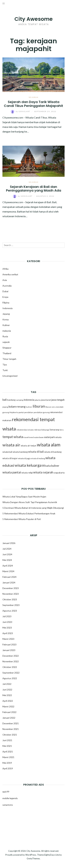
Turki (5, 370)
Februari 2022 (9, 712)
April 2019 (7, 768)
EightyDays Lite (51, 855)
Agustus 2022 (9, 678)
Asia (4, 280)
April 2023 (7, 633)
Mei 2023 (7, 627)
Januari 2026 (8, 543)
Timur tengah (9, 359)
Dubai (5, 291)
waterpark (49, 437)
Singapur (6, 347)
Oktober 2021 (9, 734)
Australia (7, 285)
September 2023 (11, 605)
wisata (58, 437)
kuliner (29, 407)
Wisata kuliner (50, 465)
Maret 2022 (8, 706)
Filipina (5, 302)
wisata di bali (36, 451)
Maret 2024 (8, 571)
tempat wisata (12, 437)
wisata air (11, 444)
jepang (5, 407)
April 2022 (7, 700)
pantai (21, 412)
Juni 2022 (7, 689)
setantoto (7, 804)
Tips (4, 364)
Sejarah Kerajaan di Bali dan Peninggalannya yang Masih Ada (33, 188)
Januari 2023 (8, 650)
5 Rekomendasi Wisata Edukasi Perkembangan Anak (28, 513)
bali (4, 399)
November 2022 (10, 661)
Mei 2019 (7, 762)
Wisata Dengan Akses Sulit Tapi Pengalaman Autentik (29, 502)
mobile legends (10, 798)
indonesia (29, 399)
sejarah (33, 97)
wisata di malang (38, 458)
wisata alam (48, 444)
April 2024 (7, 565)
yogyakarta (59, 472)
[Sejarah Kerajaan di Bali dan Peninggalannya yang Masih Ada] (33, 160)
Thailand (6, 353)
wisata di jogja (24, 458)
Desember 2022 (10, 655)
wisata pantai (11, 472)
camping (19, 400)
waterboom (39, 437)
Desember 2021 (10, 723)
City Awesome (33, 19)
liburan (39, 406)
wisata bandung (20, 452)
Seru (62, 430)
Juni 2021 (7, 740)
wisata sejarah (43, 472)
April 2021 (7, 751)
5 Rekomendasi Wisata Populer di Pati (21, 519)
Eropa (5, 297)
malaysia (6, 330)
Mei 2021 (7, 746)
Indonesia (7, 308)
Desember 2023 (10, 588)
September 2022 (11, 672)
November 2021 (10, 729)
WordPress (30, 855)
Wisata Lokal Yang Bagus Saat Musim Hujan (24, 496)
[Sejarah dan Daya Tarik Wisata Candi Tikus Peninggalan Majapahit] (33, 74)
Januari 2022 (8, 717)
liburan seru (50, 407)
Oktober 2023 (9, 599)
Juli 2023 (6, 616)
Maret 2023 (8, 638)
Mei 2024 (7, 560)
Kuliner (6, 325)
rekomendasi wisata (25, 430)
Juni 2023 (7, 622)
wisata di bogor (10, 458)
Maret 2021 (8, 757)
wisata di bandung (52, 452)
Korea (5, 319)
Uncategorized (9, 375)
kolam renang (17, 406)
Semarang (54, 429)
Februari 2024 (9, 576)
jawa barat (46, 400)
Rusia (5, 336)
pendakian (28, 412)
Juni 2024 (7, 554)
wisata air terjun (28, 445)
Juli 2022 (6, 684)
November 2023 (10, 593)
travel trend (28, 437)
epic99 (5, 791)
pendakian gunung (41, 412)
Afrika (5, 268)
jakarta (37, 400)
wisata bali (7, 452)
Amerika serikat (10, 274)
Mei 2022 (7, 695)
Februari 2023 (9, 644)
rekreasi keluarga (41, 430)
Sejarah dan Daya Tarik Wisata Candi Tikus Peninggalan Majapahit (33, 104)
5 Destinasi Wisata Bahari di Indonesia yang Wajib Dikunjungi (33, 507)
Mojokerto (13, 412)
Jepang (6, 313)
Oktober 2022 (9, 667)
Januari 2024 (8, 582)
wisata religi (27, 472)
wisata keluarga (28, 465)
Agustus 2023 (9, 610)
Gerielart (23, 111)
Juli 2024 (6, 548)
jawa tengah (58, 399)
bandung (11, 400)
